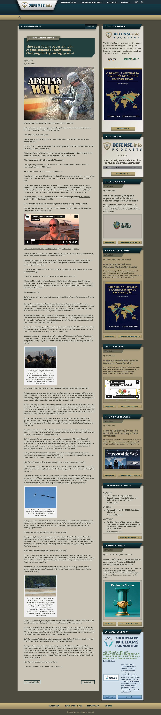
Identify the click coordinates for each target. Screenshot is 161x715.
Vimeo (76, 249)
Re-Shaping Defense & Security (42, 38)
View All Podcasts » (123, 174)
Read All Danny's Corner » (129, 538)
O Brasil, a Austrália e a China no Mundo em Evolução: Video (120, 361)
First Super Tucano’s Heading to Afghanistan (40, 249)
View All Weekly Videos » (130, 407)
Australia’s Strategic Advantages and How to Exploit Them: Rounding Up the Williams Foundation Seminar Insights (121, 655)
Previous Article (33, 682)
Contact (108, 706)
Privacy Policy (93, 706)
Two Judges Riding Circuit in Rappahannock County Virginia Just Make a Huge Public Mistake (122, 498)
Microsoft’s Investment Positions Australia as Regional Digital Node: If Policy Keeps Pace (122, 562)
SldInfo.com (66, 249)
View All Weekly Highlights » (129, 336)
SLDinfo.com (54, 706)
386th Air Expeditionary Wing (51, 667)
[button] (106, 94)
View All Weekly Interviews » (129, 475)
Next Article (87, 682)
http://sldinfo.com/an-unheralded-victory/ (40, 662)
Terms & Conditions (73, 706)
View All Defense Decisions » (129, 242)
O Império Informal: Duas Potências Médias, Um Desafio (120, 265)
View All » (129, 697)
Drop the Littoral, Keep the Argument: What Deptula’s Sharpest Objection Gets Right (120, 198)
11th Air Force (84, 197)
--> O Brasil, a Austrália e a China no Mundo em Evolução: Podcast (122, 161)
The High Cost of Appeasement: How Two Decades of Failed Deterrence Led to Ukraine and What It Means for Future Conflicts (124, 525)
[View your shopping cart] (142, 2)
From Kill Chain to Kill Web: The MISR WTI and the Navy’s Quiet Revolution (120, 433)
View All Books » (123, 129)
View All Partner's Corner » (129, 624)
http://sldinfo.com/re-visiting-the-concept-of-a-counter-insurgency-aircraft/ (54, 462)
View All (90, 26)
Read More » (109, 242)
